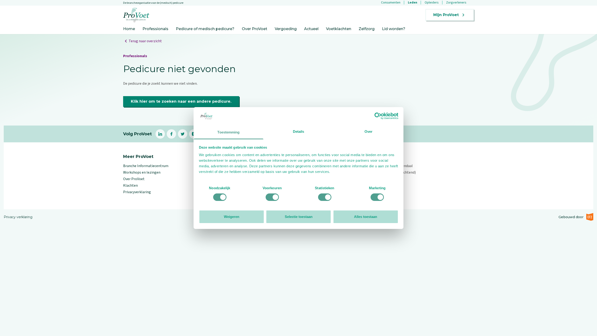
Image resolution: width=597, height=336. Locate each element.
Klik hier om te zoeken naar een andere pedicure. (181, 101)
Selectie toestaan (298, 217)
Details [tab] (298, 131)
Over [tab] (368, 131)
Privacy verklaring (18, 217)
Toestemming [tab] (228, 132)
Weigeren (231, 217)
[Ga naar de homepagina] (136, 15)
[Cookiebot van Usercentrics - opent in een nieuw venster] (378, 115)
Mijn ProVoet (446, 15)
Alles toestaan (365, 217)
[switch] (272, 197)
